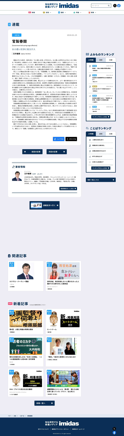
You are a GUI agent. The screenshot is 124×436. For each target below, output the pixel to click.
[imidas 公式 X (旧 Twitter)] (115, 5)
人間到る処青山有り (98, 140)
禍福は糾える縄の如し (98, 145)
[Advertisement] (26, 231)
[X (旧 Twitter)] (114, 428)
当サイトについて (43, 429)
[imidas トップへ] (62, 5)
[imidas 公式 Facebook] (119, 5)
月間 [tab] (110, 60)
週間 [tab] (100, 60)
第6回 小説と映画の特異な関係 (21, 329)
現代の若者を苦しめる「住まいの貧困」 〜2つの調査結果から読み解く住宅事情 (26, 358)
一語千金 (16, 35)
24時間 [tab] (90, 60)
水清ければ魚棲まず (98, 162)
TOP (9, 416)
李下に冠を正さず (97, 156)
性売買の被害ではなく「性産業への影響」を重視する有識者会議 (102, 99)
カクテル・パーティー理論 (19, 281)
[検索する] (108, 5)
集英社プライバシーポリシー (60, 429)
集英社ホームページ (78, 429)
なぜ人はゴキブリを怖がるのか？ (101, 89)
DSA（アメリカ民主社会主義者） (21, 389)
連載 (15, 416)
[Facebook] (114, 432)
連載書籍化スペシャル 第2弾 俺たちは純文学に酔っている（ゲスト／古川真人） (63, 390)
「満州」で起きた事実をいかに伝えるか (61, 357)
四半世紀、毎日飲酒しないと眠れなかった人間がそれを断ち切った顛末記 (63, 282)
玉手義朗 (16, 53)
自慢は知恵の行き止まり (99, 151)
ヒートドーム (52, 329)
